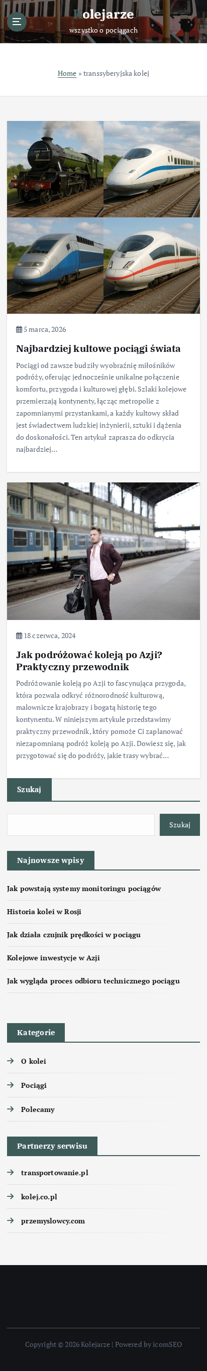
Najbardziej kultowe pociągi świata (98, 348)
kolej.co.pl (39, 1196)
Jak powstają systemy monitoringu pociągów (84, 888)
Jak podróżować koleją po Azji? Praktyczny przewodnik (89, 660)
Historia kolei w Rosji (44, 911)
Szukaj (29, 789)
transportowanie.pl (54, 1172)
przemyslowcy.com (53, 1220)
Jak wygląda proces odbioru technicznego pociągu (93, 980)
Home (67, 73)
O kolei (33, 1061)
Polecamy (37, 1109)
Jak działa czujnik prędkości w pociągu (74, 934)
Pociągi (34, 1085)
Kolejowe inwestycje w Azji (53, 957)
